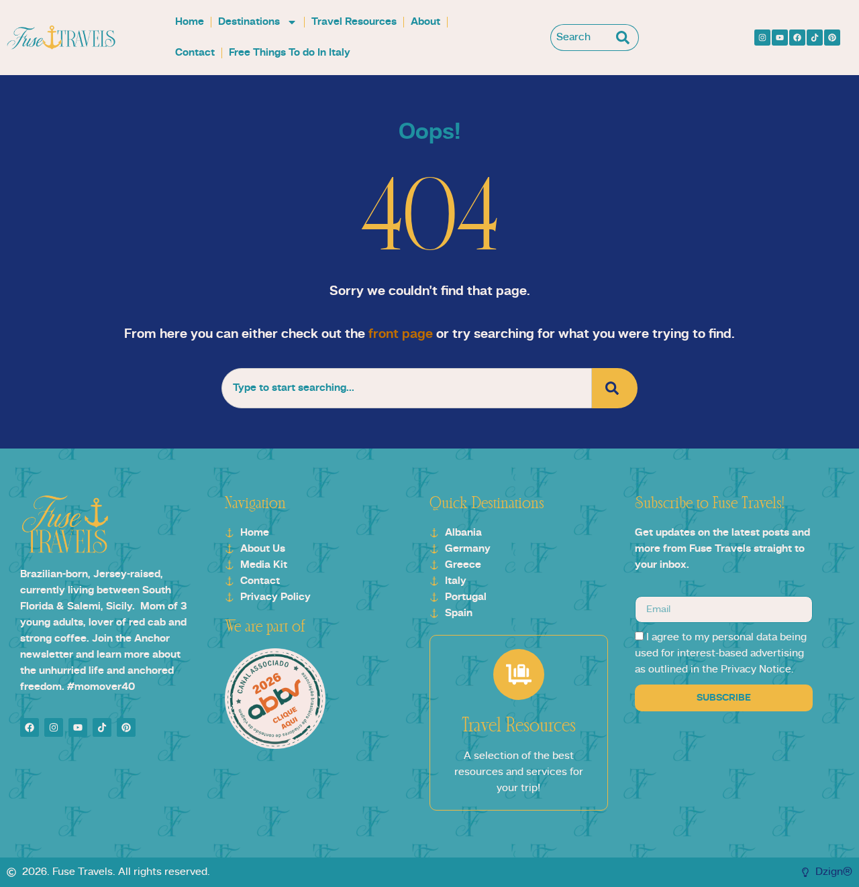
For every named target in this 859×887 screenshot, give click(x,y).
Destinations (249, 22)
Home (189, 22)
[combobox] (581, 37)
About (425, 22)
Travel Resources (354, 22)
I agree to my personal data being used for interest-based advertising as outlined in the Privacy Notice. (721, 653)
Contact (195, 53)
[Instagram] (762, 37)
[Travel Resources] (518, 674)
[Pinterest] (832, 37)
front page (400, 334)
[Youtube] (780, 37)
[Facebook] (797, 37)
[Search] (626, 37)
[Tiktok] (815, 37)
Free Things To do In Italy (289, 53)
